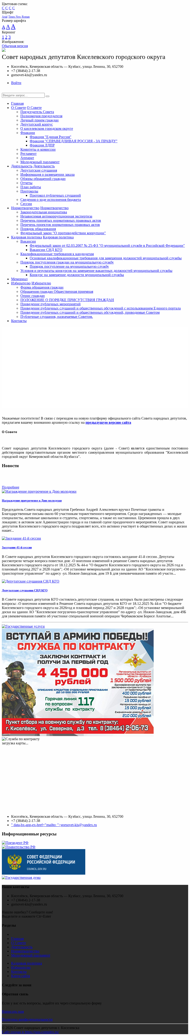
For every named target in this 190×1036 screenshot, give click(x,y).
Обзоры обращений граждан (43, 179)
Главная (17, 103)
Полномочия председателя (41, 116)
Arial (4, 16)
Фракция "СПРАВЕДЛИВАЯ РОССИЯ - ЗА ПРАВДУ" (73, 141)
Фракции (27, 133)
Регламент (28, 154)
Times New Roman (19, 16)
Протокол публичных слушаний (55, 195)
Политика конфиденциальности (27, 1019)
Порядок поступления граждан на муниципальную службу (67, 262)
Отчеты (26, 183)
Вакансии (28, 241)
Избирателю (21, 283)
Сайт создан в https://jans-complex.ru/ (30, 1032)
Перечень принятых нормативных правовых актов (60, 220)
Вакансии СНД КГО (46, 250)
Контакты (19, 321)
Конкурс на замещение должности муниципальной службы (77, 275)
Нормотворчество (25, 208)
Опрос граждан (32, 296)
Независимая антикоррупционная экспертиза (56, 216)
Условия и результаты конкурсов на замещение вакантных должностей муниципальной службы (96, 271)
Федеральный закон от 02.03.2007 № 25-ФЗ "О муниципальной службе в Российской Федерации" (107, 246)
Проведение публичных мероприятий (50, 304)
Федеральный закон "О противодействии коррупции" (63, 233)
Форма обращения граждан (41, 287)
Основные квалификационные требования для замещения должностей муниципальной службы (106, 258)
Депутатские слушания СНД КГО (25, 590)
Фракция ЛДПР (42, 145)
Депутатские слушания (38, 170)
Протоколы (29, 191)
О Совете (18, 108)
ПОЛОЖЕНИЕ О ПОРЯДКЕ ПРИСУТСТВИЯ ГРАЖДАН (67, 300)
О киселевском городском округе (46, 128)
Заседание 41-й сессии (17, 547)
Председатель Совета (37, 112)
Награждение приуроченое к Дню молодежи (32, 500)
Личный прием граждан (39, 120)
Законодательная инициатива (43, 212)
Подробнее (10, 487)
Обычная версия (15, 46)
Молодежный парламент (40, 162)
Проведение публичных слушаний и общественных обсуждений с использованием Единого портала (100, 308)
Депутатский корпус (36, 124)
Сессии (26, 204)
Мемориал (19, 279)
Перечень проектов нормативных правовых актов (60, 225)
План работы (30, 187)
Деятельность (21, 166)
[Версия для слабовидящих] (5, 90)
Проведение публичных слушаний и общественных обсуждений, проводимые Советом (90, 312)
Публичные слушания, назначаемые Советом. (56, 317)
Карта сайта (20, 976)
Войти (16, 83)
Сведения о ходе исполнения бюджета (50, 200)
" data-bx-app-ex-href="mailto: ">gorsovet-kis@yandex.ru (54, 825)
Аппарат (27, 158)
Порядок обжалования (38, 229)
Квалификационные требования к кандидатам (57, 254)
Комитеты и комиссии (38, 149)
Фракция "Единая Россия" (50, 137)
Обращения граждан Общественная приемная (56, 291)
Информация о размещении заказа (47, 174)
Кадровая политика (26, 237)
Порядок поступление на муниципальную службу (69, 266)
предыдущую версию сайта (108, 422)
